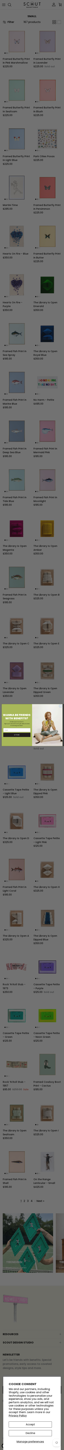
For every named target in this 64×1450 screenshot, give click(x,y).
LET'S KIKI (16, 735)
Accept (30, 1424)
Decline (30, 1433)
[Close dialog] (60, 706)
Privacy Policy (18, 1415)
